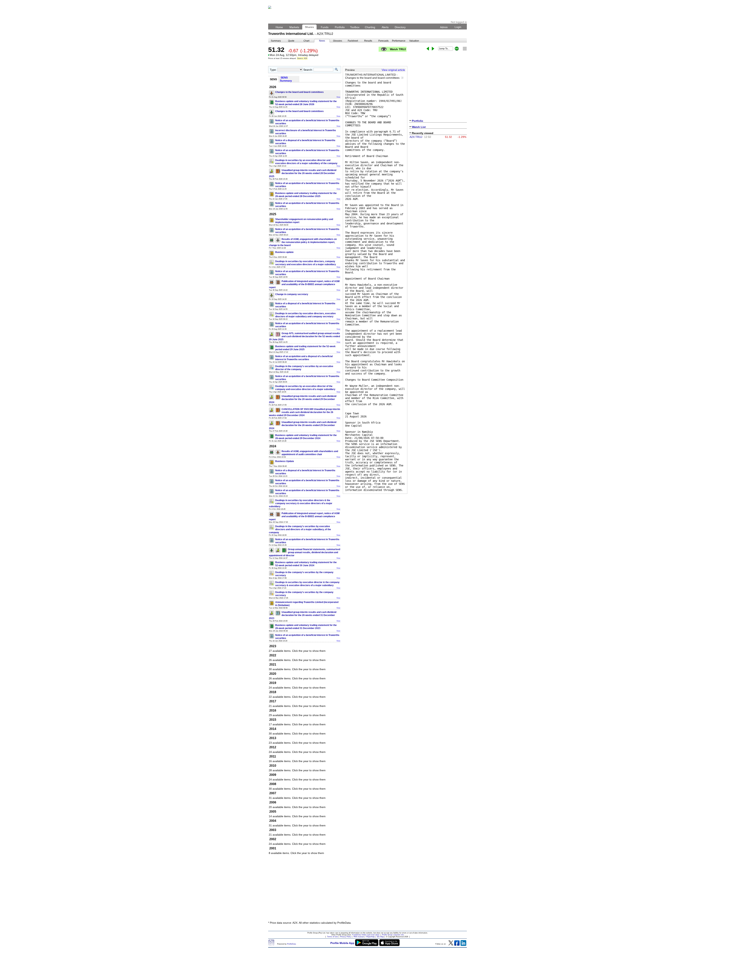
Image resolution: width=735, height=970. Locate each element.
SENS (273, 79)
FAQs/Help (370, 937)
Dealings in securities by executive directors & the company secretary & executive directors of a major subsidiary (300, 503)
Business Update (284, 461)
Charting (370, 27)
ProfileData (291, 944)
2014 (272, 728)
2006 (272, 802)
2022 (272, 655)
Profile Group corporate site (393, 935)
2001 (272, 848)
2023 (272, 646)
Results (368, 40)
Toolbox (354, 27)
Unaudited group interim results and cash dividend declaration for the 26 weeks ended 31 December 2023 (302, 615)
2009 (272, 774)
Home (279, 27)
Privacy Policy (345, 937)
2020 (272, 673)
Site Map (380, 937)
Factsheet (353, 40)
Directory (400, 27)
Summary (276, 40)
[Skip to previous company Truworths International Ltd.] (427, 49)
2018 (272, 692)
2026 (272, 87)
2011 (272, 756)
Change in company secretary (291, 294)
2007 (272, 793)
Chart (306, 40)
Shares (309, 27)
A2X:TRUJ (416, 136)
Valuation (414, 40)
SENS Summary (286, 79)
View (338, 97)
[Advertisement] (367, 889)
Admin (443, 27)
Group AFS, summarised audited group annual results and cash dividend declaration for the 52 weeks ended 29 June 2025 (304, 336)
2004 (272, 820)
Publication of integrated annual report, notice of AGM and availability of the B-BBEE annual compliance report (304, 284)
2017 (272, 701)
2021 (272, 664)
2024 (272, 446)
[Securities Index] (465, 48)
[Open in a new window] (402, 77)
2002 (272, 839)
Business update (284, 252)
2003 (272, 830)
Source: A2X (302, 58)
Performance (398, 40)
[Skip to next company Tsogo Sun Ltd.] (433, 49)
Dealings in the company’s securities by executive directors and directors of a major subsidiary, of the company (300, 529)
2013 (272, 738)
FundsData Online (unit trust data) (365, 935)
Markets (294, 27)
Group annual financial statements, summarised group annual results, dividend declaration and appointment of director (304, 552)
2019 (272, 683)
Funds (324, 27)
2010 (272, 765)
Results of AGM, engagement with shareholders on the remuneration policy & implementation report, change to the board (303, 242)
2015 (272, 719)
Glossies (337, 40)
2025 (272, 214)
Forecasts (383, 40)
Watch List (419, 126)
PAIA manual (359, 937)
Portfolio (339, 27)
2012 (272, 747)
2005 (272, 811)
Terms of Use (332, 937)
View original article (393, 69)
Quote (291, 40)
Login (458, 27)
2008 (272, 784)
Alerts (385, 27)
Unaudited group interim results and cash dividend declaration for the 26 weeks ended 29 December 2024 (302, 399)
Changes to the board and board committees (299, 92)
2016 (272, 710)
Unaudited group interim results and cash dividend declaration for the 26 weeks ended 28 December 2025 (302, 173)
